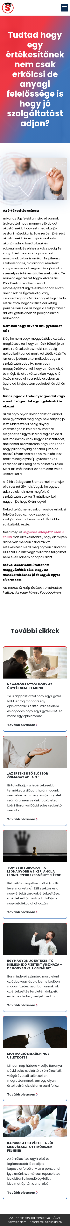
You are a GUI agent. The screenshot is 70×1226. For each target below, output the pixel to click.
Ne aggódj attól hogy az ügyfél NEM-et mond (29, 686)
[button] (64, 7)
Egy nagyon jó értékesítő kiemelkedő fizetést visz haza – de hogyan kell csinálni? (34, 964)
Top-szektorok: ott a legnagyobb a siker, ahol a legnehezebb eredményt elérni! (34, 871)
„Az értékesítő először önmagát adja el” (27, 775)
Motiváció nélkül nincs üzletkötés (28, 1055)
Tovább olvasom (21, 725)
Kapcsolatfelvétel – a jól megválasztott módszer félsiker (30, 1147)
